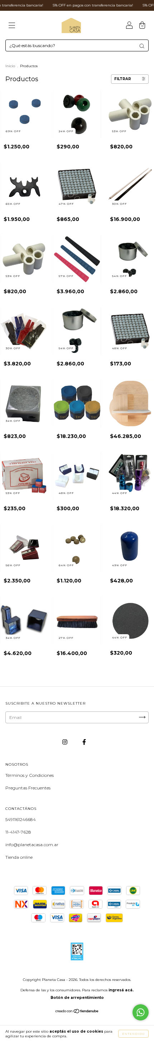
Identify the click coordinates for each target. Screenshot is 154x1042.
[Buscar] (142, 46)
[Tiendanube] (77, 1011)
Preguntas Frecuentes (27, 787)
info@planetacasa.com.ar (31, 844)
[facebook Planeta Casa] (84, 741)
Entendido (133, 1034)
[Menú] (11, 26)
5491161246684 (20, 819)
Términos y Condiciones (29, 775)
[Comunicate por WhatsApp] (141, 1012)
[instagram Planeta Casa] (65, 741)
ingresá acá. (121, 990)
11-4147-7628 (18, 832)
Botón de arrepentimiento (77, 997)
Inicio (10, 66)
